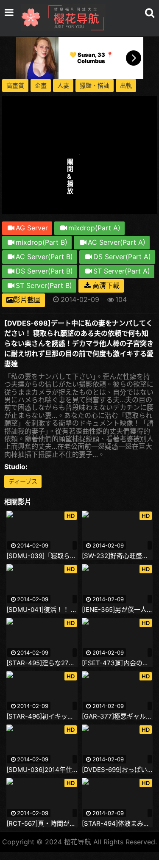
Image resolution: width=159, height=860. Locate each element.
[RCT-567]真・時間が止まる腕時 (42, 823)
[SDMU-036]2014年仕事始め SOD (42, 770)
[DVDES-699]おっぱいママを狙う (117, 770)
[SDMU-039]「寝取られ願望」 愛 (42, 556)
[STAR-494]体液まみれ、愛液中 (117, 823)
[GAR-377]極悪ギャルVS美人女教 (117, 716)
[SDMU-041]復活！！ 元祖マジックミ (42, 610)
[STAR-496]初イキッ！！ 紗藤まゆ (42, 716)
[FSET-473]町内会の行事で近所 (117, 663)
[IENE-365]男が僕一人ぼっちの (117, 610)
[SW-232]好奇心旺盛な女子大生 (117, 556)
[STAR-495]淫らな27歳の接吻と (42, 663)
